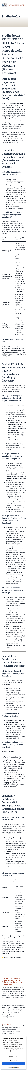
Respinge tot (13, 1060)
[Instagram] (5, 1024)
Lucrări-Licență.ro (16, 5)
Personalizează (13, 1056)
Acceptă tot (13, 1064)
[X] (10, 1024)
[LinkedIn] (8, 1024)
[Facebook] (2, 1024)
